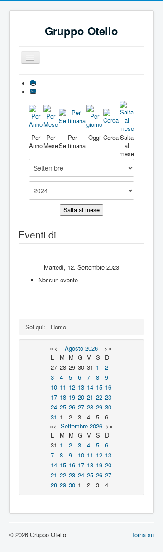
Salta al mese (81, 209)
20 (81, 397)
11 (63, 387)
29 (99, 407)
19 (72, 397)
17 (54, 397)
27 (81, 407)
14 (90, 387)
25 (63, 407)
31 (54, 417)
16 (108, 387)
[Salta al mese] (127, 115)
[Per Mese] (50, 115)
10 (54, 387)
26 (72, 407)
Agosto (74, 348)
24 (54, 407)
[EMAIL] (34, 92)
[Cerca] (111, 115)
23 (108, 397)
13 (81, 387)
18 (63, 397)
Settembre (74, 426)
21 (90, 397)
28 (90, 407)
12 (72, 387)
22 (99, 397)
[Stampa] (34, 83)
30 (108, 407)
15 (99, 387)
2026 (91, 348)
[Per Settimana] (72, 115)
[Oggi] (94, 115)
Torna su (142, 534)
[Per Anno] (36, 115)
